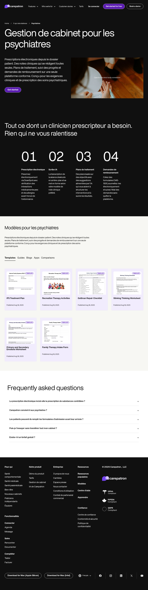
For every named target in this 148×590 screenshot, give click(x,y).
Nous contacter (60, 487)
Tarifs (81, 7)
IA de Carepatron (36, 487)
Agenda (8, 528)
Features (31, 7)
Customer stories (66, 7)
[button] (84, 575)
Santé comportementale (13, 475)
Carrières (57, 478)
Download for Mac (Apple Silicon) (23, 576)
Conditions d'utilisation (63, 491)
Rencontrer (10, 543)
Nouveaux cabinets (13, 494)
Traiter (7, 558)
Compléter (10, 554)
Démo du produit (36, 474)
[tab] (10, 258)
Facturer (8, 563)
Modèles (82, 484)
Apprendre (83, 498)
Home (7, 23)
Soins (7, 539)
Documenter (10, 547)
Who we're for (47, 7)
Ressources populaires (83, 475)
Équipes (8, 506)
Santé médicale (12, 481)
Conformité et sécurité (88, 519)
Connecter (10, 523)
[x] (131, 575)
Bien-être (9, 490)
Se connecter (93, 7)
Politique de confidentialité (84, 525)
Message (9, 532)
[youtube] (141, 575)
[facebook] (100, 575)
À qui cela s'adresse (20, 23)
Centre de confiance (87, 515)
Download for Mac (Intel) (58, 576)
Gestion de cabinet (37, 483)
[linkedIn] (121, 575)
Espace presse (59, 483)
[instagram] (110, 575)
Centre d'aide (84, 491)
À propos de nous (61, 474)
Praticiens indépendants (11, 500)
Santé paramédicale (14, 486)
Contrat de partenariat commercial (63, 497)
